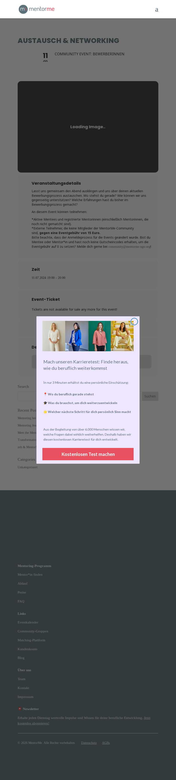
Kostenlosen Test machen (88, 454)
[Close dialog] (134, 321)
